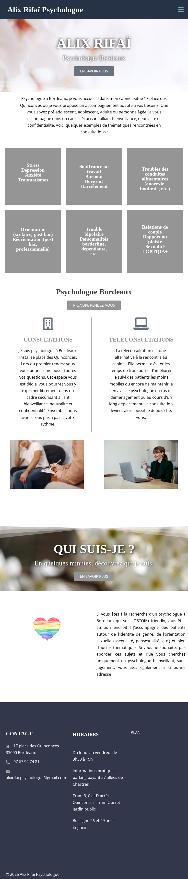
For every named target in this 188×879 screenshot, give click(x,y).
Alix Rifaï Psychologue (45, 9)
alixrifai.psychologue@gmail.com (36, 777)
